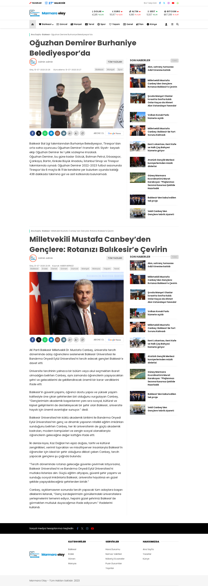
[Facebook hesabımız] (160, 3)
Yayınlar (110, 568)
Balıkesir (47, 24)
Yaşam (116, 24)
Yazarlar (147, 554)
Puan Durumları (114, 563)
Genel (130, 24)
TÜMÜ (174, 60)
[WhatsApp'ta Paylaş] (45, 133)
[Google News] (114, 133)
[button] (33, 24)
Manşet (78, 24)
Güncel (63, 24)
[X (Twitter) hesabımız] (164, 3)
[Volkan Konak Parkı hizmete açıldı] (137, 121)
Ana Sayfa (148, 549)
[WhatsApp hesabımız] (178, 3)
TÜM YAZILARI (115, 61)
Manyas (96, 268)
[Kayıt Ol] (166, 24)
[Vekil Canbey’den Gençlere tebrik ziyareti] (137, 217)
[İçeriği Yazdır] (63, 133)
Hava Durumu (113, 549)
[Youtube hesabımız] (173, 3)
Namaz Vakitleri (114, 554)
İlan (141, 24)
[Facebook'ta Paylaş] (32, 133)
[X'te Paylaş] (38, 133)
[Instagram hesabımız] (168, 3)
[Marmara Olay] (47, 15)
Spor (103, 24)
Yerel (91, 24)
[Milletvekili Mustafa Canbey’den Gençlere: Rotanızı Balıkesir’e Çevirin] (137, 86)
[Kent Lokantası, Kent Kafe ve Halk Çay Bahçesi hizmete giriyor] (137, 150)
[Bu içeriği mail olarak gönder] (57, 133)
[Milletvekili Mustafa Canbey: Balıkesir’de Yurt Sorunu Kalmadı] (137, 135)
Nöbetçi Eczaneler (115, 558)
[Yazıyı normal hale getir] (82, 133)
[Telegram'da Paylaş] (51, 133)
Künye (153, 24)
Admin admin (45, 61)
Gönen (64, 268)
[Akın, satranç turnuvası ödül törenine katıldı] (137, 73)
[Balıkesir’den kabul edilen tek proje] (137, 204)
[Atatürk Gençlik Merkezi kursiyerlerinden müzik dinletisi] (137, 166)
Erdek (45, 268)
